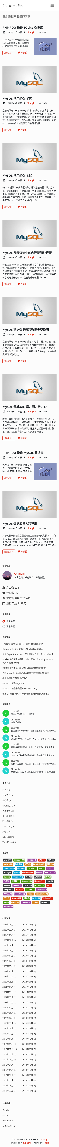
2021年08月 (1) (29, 992)
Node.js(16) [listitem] (16, 898)
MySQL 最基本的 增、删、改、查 (24, 407)
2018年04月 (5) (29, 1085)
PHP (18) (6, 790)
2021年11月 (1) (9, 986)
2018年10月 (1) (29, 1070)
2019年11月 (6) (9, 1038)
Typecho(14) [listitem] (18, 877)
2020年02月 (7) (29, 1028)
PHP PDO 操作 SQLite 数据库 (22, 28)
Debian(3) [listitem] (17, 885)
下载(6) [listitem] (41, 868)
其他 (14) (6, 831)
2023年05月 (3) (9, 966)
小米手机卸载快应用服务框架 (15, 678)
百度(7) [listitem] (17, 873)
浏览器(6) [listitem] (15, 881)
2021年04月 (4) (29, 997)
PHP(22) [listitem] (51, 860)
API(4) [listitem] (6, 902)
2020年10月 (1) (29, 1007)
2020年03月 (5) (9, 1028)
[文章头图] (45, 46)
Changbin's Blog (13, 5)
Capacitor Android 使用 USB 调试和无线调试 (22, 649)
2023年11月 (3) (9, 955)
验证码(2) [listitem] (21, 868)
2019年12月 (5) (29, 1033)
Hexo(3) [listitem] (50, 881)
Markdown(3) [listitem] (9, 868)
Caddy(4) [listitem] (15, 902)
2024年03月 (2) (29, 950)
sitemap (43, 1139)
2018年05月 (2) (9, 1085)
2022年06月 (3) (29, 976)
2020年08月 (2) (29, 1013)
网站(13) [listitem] (47, 877)
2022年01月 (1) (29, 981)
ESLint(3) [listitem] (19, 890)
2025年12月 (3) (29, 929)
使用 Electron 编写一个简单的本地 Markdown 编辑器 (25, 693)
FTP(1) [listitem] (6, 898)
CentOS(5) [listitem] (28, 885)
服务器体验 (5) (8, 816)
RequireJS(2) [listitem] (27, 881)
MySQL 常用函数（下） (18, 99)
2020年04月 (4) (29, 1023)
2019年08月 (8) (29, 1044)
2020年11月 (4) (9, 1007)
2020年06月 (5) (29, 1018)
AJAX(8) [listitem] (50, 868)
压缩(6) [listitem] (6, 881)
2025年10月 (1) (29, 935)
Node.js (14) (8, 836)
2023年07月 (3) (9, 961)
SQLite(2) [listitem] (36, 898)
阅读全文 (8, 53)
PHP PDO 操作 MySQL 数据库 (22, 453)
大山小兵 (15, 711)
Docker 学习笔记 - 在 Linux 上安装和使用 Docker (24, 667)
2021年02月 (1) (9, 1002)
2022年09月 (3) (29, 971)
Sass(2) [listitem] (7, 877)
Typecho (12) (8, 826)
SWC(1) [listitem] (30, 894)
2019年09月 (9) (9, 1044)
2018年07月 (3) (9, 1080)
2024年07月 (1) (29, 945)
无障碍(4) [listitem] (38, 877)
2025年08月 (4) (9, 940)
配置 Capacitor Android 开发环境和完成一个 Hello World (28, 654)
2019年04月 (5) (29, 1054)
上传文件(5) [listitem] (31, 868)
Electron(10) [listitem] (39, 881)
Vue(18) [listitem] (29, 877)
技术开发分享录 (9, 1125)
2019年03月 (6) (9, 1059)
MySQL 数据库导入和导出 (19, 524)
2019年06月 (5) (29, 1049)
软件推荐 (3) (7, 821)
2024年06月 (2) (9, 950)
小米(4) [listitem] (36, 902)
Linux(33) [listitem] (7, 860)
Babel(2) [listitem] (7, 885)
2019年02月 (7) (29, 1059)
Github (5, 1110)
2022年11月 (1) (9, 971)
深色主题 (10, 626)
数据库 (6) (6, 800)
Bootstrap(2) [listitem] (19, 894)
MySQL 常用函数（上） (18, 176)
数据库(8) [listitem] (18, 864)
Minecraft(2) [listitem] (42, 890)
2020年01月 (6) (9, 1033)
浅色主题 (10, 621)
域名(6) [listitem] (28, 864)
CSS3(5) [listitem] (39, 873)
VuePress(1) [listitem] (47, 898)
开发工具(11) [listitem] (50, 873)
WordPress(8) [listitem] (28, 873)
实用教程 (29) (8, 810)
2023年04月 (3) (29, 966)
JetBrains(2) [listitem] (39, 885)
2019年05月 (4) (9, 1054)
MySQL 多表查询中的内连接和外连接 (27, 253)
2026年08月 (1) (9, 924)
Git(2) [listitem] (49, 885)
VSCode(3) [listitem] (30, 890)
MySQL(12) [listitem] (8, 864)
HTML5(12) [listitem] (31, 860)
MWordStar (7, 1120)
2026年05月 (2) (29, 924)
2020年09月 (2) (9, 1013)
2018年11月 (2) (9, 1070)
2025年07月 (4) (29, 940)
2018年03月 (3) (9, 1090)
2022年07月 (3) (9, 976)
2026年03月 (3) (9, 929)
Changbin (31, 32)
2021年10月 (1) (29, 986)
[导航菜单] (52, 5)
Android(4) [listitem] (8, 907)
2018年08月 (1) (29, 1075)
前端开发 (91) (8, 795)
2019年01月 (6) (9, 1064)
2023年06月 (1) (29, 961)
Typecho (27, 1142)
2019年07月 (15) (9, 1049)
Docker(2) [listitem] (45, 902)
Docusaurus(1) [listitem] (42, 894)
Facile (5, 1115)
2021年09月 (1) (9, 992)
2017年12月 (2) (29, 1090)
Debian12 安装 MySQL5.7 (13, 683)
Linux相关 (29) (8, 805)
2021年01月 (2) (29, 1002)
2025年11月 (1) (9, 935)
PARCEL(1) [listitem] (8, 894)
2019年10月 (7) (29, 1038)
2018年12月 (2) (29, 1064)
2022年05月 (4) (9, 981)
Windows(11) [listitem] (19, 860)
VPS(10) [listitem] (42, 860)
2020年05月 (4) (9, 1023)
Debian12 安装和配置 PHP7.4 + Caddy (19, 688)
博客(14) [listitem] (50, 864)
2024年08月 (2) (9, 945)
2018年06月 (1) (29, 1080)
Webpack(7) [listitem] (8, 890)
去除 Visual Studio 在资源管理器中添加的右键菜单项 (25, 673)
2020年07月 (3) (9, 1018)
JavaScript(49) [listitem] (39, 864)
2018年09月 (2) (9, 1075)
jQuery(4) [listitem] (7, 873)
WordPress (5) (9, 842)
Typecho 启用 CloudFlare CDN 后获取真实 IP (22, 643)
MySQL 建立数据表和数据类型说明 (25, 330)
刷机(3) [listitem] (27, 898)
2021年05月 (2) (9, 997)
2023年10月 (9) (29, 955)
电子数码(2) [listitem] (25, 902)
